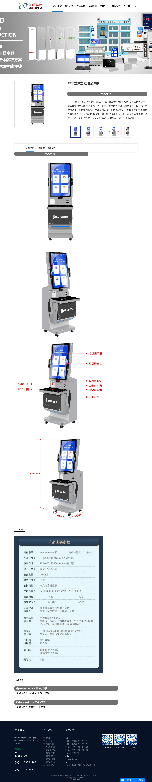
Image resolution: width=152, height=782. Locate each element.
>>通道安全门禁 (49, 753)
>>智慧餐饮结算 (49, 765)
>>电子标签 (47, 741)
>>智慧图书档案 (49, 759)
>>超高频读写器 (49, 747)
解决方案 (69, 6)
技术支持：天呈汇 (76, 779)
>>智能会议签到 (49, 756)
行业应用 (81, 6)
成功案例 (92, 6)
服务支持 (116, 6)
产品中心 (57, 5)
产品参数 (41, 148)
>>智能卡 (46, 738)
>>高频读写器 (48, 744)
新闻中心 (104, 6)
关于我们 (128, 6)
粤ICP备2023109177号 (94, 775)
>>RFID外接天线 (49, 750)
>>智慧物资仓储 (49, 762)
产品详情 (30, 148)
